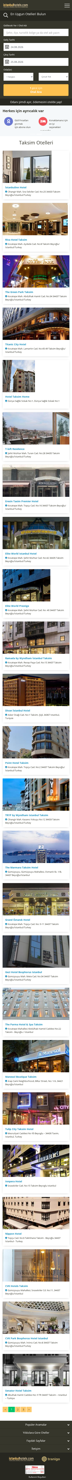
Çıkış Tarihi (9, 54)
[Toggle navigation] (67, 6)
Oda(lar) (7, 69)
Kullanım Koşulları (37, 1473)
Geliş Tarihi (9, 39)
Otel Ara (36, 90)
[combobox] (36, 32)
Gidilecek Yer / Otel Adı (15, 25)
